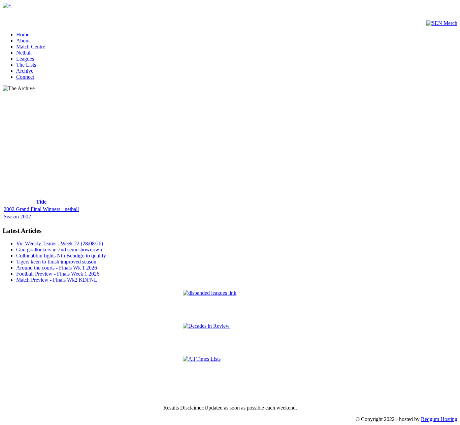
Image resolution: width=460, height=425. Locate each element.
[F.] (7, 5)
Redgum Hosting (439, 419)
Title (41, 202)
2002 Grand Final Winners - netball (41, 209)
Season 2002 (17, 216)
